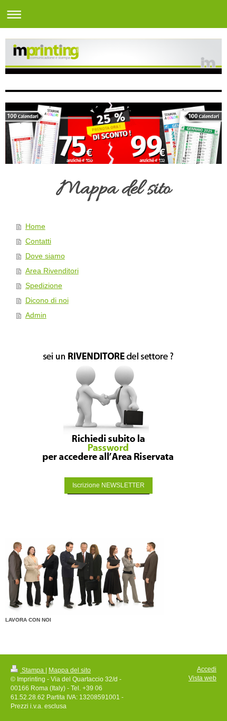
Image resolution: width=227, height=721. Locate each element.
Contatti (38, 241)
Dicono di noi (47, 300)
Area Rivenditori (52, 270)
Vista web (202, 678)
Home (35, 226)
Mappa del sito (70, 670)
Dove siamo (45, 256)
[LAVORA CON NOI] (84, 576)
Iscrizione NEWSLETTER (108, 485)
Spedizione (43, 285)
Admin (35, 315)
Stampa (32, 670)
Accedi (206, 669)
